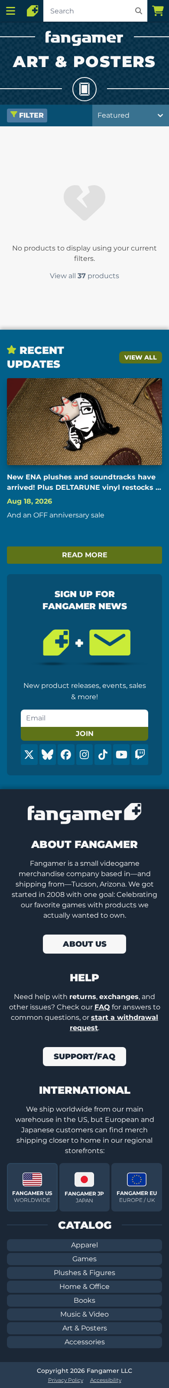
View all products (84, 276)
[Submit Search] (138, 11)
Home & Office (84, 1286)
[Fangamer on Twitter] (29, 754)
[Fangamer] (32, 11)
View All (140, 357)
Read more (84, 555)
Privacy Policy (65, 1380)
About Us (85, 944)
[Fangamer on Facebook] (66, 754)
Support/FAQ (84, 1056)
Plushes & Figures (84, 1273)
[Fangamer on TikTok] (102, 754)
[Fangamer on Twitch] (139, 754)
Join (85, 733)
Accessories (85, 1342)
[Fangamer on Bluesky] (47, 754)
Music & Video (84, 1314)
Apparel (84, 1245)
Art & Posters (84, 1328)
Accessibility (105, 1380)
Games (84, 1259)
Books (84, 1300)
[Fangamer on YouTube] (121, 754)
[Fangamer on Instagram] (84, 754)
